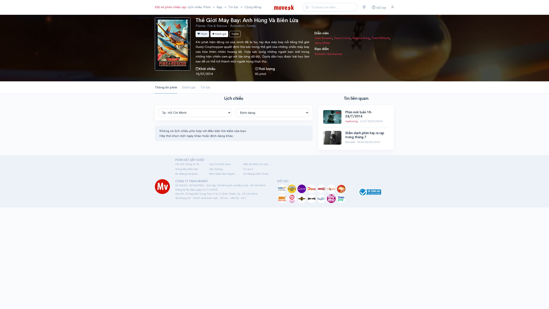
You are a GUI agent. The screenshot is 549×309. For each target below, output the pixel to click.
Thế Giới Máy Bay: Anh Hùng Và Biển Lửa (247, 20)
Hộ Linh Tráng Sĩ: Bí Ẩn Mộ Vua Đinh (189, 164)
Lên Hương (216, 169)
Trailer (235, 34)
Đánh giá (220, 34)
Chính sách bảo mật (205, 198)
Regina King (361, 38)
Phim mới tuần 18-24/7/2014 (358, 114)
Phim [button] (207, 7)
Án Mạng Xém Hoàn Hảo (257, 174)
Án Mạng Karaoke (186, 174)
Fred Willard (380, 38)
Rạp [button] (220, 7)
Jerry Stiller (322, 43)
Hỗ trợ (224, 198)
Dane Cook (342, 38)
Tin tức (205, 87)
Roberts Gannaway (328, 54)
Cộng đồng (252, 7)
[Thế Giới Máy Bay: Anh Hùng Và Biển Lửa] (172, 43)
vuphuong (351, 121)
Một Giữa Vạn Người (222, 174)
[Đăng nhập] (392, 7)
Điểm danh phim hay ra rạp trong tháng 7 (364, 135)
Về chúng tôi (183, 198)
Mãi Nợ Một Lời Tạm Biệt (257, 164)
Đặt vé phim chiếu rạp (170, 7)
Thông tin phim (166, 87)
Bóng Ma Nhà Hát (186, 169)
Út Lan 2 (248, 169)
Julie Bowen (323, 38)
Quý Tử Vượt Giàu (220, 164)
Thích (203, 34)
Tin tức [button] (233, 7)
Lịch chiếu (195, 7)
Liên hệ (234, 198)
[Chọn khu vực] (364, 7)
